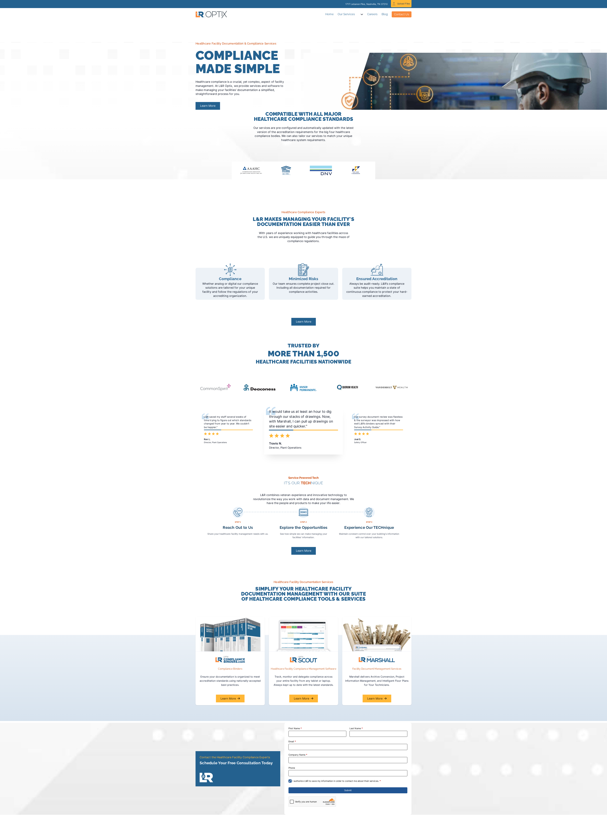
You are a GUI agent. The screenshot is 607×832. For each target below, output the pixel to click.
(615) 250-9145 (333, 4)
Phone (291, 767)
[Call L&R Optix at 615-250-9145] (321, 4)
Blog (385, 14)
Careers (372, 14)
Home (329, 14)
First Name (295, 728)
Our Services (346, 14)
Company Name (297, 754)
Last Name (356, 728)
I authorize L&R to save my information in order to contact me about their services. (337, 781)
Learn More (207, 105)
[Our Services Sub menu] (363, 14)
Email (292, 741)
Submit (348, 790)
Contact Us (401, 14)
